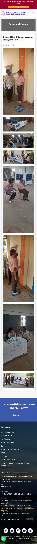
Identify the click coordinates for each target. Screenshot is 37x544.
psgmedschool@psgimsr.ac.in (11, 500)
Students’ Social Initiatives (10, 449)
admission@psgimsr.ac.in (10, 513)
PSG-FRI (4, 456)
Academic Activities (8, 436)
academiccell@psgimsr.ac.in (11, 506)
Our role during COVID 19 (9, 432)
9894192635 (26, 2)
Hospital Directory (7, 442)
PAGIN (3, 453)
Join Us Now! (16, 415)
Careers (3, 446)
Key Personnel (6, 439)
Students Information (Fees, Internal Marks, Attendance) (16, 464)
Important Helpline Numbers (18, 7)
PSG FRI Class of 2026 (8, 460)
